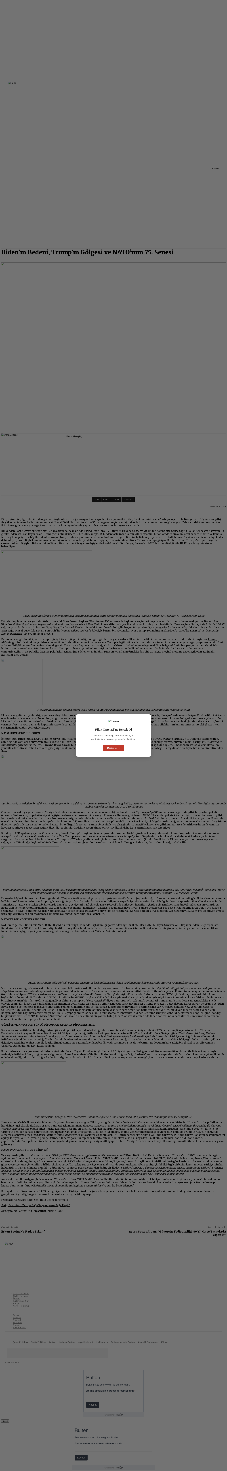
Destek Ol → (113, 748)
